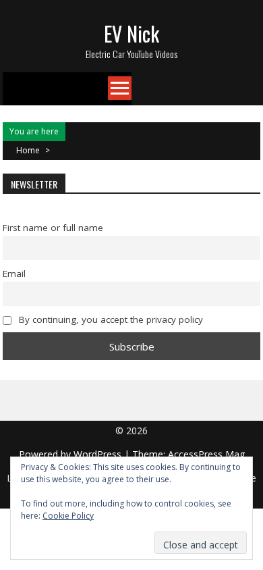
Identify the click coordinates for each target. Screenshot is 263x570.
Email (14, 273)
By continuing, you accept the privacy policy (109, 319)
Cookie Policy (68, 515)
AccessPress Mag (206, 454)
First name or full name (53, 228)
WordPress (99, 454)
